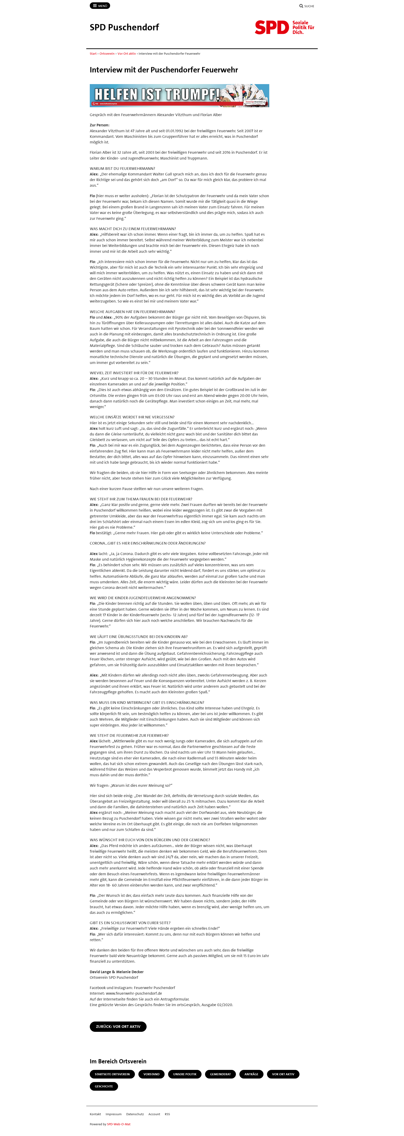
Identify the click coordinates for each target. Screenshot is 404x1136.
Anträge (251, 1074)
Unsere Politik (184, 1074)
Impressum (114, 1114)
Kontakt (95, 1114)
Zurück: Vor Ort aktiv (118, 1026)
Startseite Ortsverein (112, 1074)
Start (93, 53)
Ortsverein (107, 53)
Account (154, 1114)
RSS (167, 1114)
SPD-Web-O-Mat (118, 1124)
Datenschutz (135, 1114)
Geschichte (104, 1086)
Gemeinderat (220, 1074)
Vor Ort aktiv (127, 53)
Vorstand (151, 1074)
